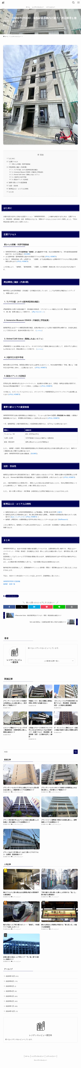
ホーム (27, 1056)
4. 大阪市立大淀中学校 (19, 177)
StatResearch (63, 519)
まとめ (11, 192)
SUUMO (27, 254)
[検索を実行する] (76, 752)
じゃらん (39, 330)
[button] (9, 607)
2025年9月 (12, 981)
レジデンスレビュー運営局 (14, 661)
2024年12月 (12, 1011)
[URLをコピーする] (72, 607)
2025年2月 (12, 1001)
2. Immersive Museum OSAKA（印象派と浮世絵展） (28, 172)
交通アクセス (13, 161)
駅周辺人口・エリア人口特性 (18, 189)
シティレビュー (51, 1056)
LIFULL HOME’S (50, 256)
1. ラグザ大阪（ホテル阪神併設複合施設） (25, 170)
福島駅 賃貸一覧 (9, 584)
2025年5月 (11, 986)
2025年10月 (12, 976)
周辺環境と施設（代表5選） (18, 167)
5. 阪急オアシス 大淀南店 (20, 179)
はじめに (12, 158)
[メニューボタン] (78, 2)
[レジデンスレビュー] (3, 2)
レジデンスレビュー (11, 25)
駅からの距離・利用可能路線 (21, 164)
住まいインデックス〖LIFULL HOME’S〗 (24, 517)
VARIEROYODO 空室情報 (11, 581)
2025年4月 (11, 991)
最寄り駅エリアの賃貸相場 (18, 182)
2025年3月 (12, 996)
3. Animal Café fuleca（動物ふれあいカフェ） (26, 174)
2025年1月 (12, 1006)
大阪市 (59, 512)
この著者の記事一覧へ (51, 661)
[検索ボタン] (73, 2)
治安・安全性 (13, 186)
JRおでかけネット (38, 312)
